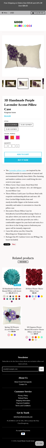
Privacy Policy (23, 395)
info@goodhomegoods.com (23, 417)
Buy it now (23, 160)
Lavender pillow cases (17, 170)
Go (41, 369)
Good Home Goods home (26, 441)
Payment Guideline (23, 403)
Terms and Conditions (23, 406)
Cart (38, 13)
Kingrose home (10, 112)
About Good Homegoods (23, 382)
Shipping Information (23, 400)
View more (23, 262)
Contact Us (23, 384)
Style (6, 121)
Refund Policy (23, 398)
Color (9, 133)
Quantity (7, 143)
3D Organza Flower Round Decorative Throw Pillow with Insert (34, 329)
